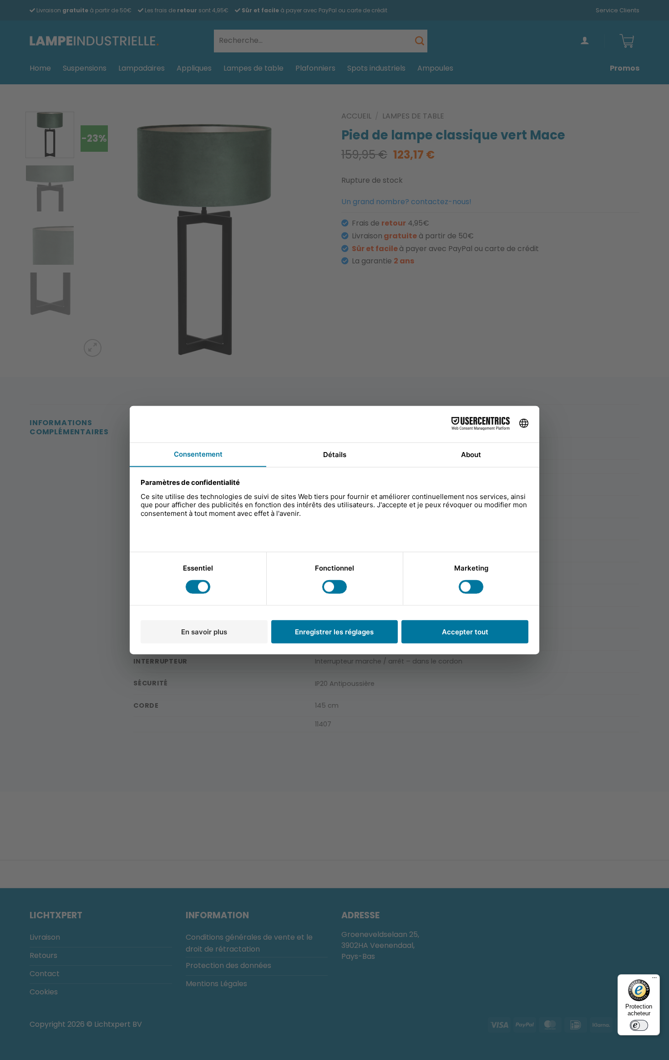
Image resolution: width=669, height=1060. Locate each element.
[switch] (639, 1025)
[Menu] (654, 979)
